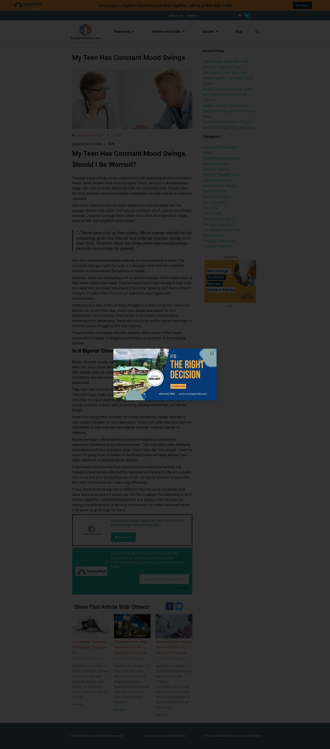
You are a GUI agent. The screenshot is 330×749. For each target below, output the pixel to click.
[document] (165, 374)
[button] (212, 353)
